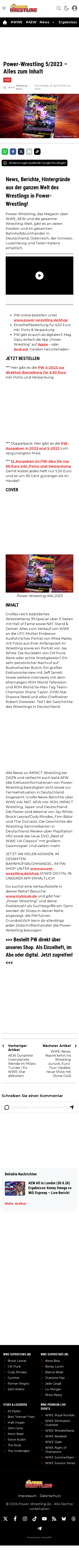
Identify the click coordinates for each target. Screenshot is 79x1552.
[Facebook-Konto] (15, 1518)
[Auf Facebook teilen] (13, 151)
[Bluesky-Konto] (63, 1518)
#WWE (16, 22)
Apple (43, 344)
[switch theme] (66, 8)
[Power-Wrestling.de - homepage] (24, 8)
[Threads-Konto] (73, 1518)
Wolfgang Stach (21, 87)
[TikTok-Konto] (34, 1518)
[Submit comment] (72, 1107)
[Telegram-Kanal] (39, 1528)
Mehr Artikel (15, 1204)
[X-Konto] (5, 1518)
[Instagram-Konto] (24, 1518)
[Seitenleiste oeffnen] (4, 8)
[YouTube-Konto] (44, 1518)
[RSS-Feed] (54, 1518)
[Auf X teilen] (21, 151)
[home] (4, 22)
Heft (7, 79)
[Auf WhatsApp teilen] (5, 151)
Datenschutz (50, 1496)
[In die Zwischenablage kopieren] (37, 151)
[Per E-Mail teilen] (29, 151)
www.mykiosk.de (21, 896)
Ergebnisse (68, 22)
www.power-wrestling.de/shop (41, 320)
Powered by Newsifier (39, 1537)
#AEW (31, 22)
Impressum (27, 1496)
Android (21, 349)
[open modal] (74, 8)
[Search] (58, 8)
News (44, 22)
